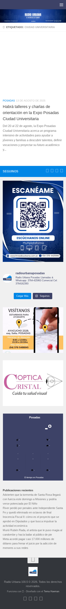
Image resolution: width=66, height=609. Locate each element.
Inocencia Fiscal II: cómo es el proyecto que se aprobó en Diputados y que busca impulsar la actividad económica (31, 521)
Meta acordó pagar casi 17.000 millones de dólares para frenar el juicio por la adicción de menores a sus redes (29, 543)
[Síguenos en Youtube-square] (56, 170)
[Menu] (61, 4)
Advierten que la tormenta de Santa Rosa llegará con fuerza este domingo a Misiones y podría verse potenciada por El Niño (31, 499)
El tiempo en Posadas (34, 477)
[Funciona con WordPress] (23, 591)
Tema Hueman (51, 591)
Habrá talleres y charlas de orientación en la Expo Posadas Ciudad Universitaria (31, 112)
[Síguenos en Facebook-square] (47, 170)
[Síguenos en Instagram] (61, 170)
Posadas (9, 100)
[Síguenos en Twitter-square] (52, 170)
